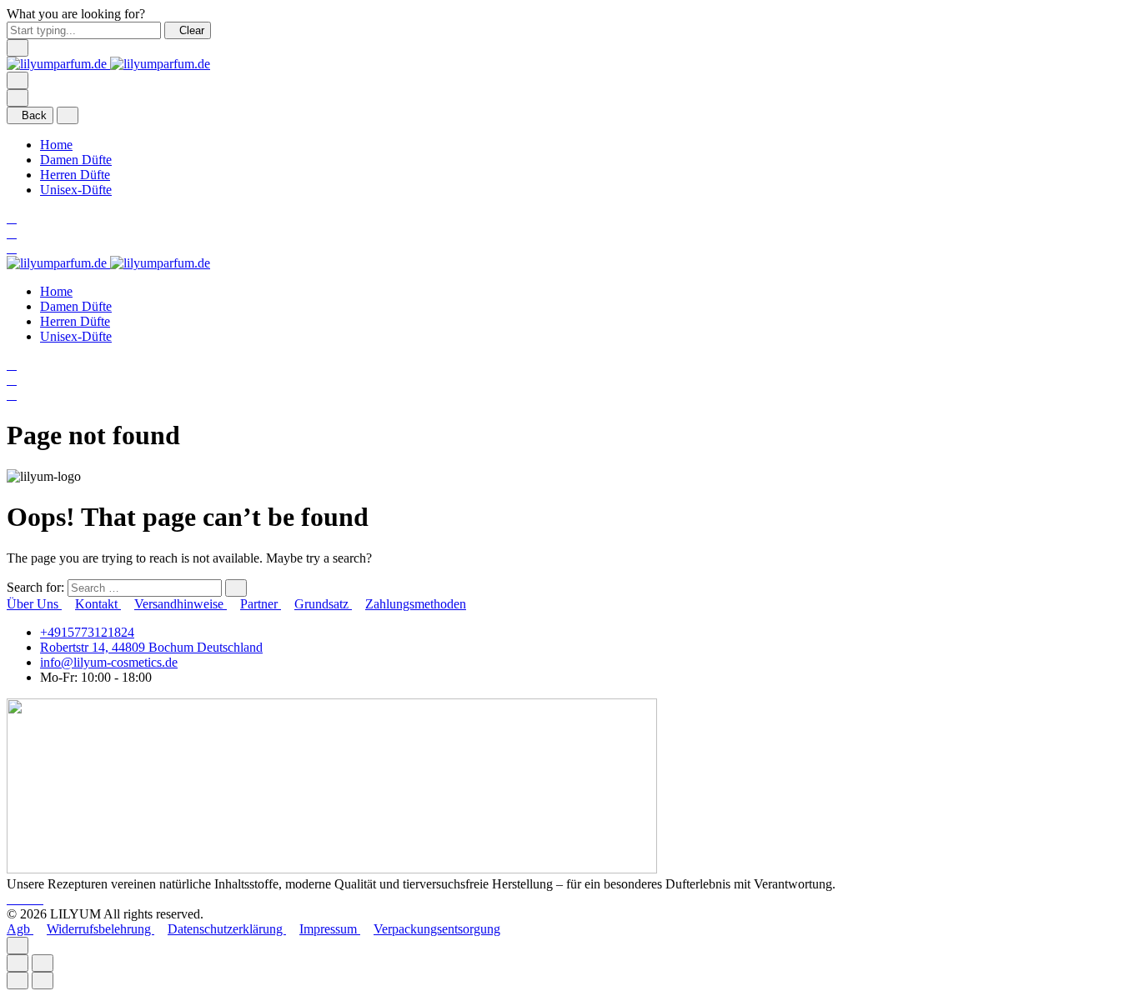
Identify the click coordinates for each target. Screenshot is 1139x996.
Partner (260, 604)
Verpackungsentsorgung (437, 929)
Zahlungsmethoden (415, 604)
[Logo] (108, 64)
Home (56, 145)
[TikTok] (38, 899)
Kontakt (98, 604)
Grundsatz (323, 604)
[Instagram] (26, 899)
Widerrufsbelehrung (100, 929)
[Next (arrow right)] (42, 980)
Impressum (329, 929)
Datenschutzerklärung (227, 929)
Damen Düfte (76, 160)
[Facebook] (13, 899)
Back (34, 115)
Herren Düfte (75, 175)
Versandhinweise (180, 604)
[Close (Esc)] (17, 963)
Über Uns (34, 604)
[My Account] (12, 233)
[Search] (12, 218)
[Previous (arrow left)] (17, 980)
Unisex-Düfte (76, 190)
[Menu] (17, 80)
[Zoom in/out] (42, 963)
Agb (20, 929)
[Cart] (12, 248)
